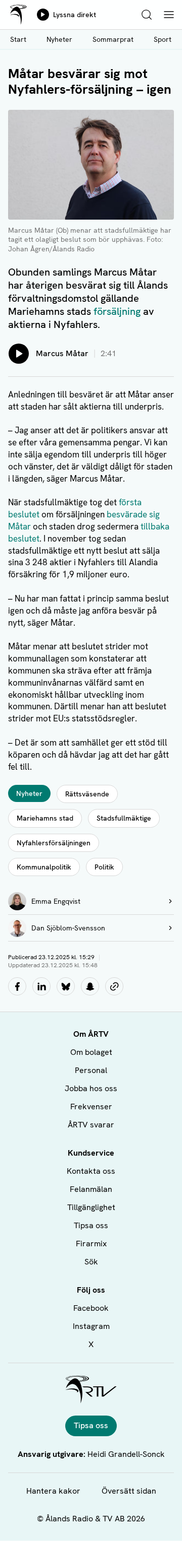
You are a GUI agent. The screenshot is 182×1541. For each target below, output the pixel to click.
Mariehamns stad (45, 818)
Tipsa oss (91, 1225)
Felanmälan (91, 1189)
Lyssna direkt (74, 14)
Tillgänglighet (91, 1207)
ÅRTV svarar (91, 1124)
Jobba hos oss (91, 1088)
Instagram (91, 1326)
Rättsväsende (87, 793)
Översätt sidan (129, 1491)
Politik (104, 867)
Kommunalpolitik (44, 867)
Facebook (91, 1308)
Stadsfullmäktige (124, 818)
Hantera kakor (53, 1491)
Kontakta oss (91, 1171)
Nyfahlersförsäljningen (53, 842)
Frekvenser (91, 1106)
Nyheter (59, 39)
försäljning (117, 311)
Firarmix (91, 1243)
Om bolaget (91, 1052)
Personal (91, 1070)
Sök (91, 1261)
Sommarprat (113, 39)
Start (18, 39)
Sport (162, 39)
